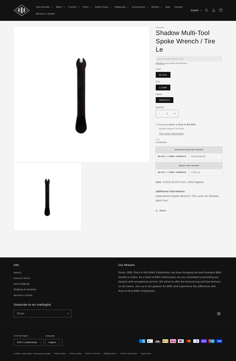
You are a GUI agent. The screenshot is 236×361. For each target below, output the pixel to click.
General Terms (22, 278)
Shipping (160, 63)
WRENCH (164, 100)
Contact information (128, 353)
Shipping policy (110, 353)
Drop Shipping (21, 283)
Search (18, 272)
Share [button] (162, 210)
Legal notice (146, 353)
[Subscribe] (67, 313)
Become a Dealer (23, 295)
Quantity (160, 107)
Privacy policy (76, 353)
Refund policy (60, 353)
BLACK (163, 75)
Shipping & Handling (25, 289)
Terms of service (92, 353)
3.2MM (163, 87)
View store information (171, 133)
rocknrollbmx (27, 354)
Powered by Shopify (42, 354)
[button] (44, 7)
